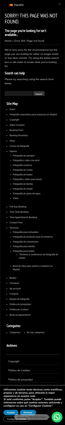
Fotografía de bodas (22, 174)
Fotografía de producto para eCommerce (33, 237)
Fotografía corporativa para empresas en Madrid (33, 114)
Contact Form (16, 222)
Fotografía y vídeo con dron (26, 160)
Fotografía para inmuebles (26, 232)
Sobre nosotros (17, 125)
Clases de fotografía (19, 146)
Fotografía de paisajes (24, 155)
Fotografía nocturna (22, 165)
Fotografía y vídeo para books (27, 179)
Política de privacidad (20, 304)
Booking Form (16, 130)
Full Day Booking (18, 206)
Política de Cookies (19, 309)
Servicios (14, 228)
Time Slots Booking (19, 212)
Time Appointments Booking (23, 217)
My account (15, 288)
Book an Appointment (20, 315)
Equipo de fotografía (19, 299)
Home (8, 40)
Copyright (14, 120)
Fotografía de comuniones (25, 241)
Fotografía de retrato (23, 189)
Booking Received (19, 135)
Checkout (14, 283)
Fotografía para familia (24, 246)
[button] (57, 417)
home (12, 109)
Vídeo (16, 198)
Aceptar (11, 412)
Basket (13, 278)
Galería (13, 151)
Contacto (14, 294)
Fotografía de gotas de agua (26, 193)
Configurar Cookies (16, 419)
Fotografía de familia (23, 184)
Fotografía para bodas (23, 251)
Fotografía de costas (23, 170)
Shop (12, 141)
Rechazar (27, 412)
